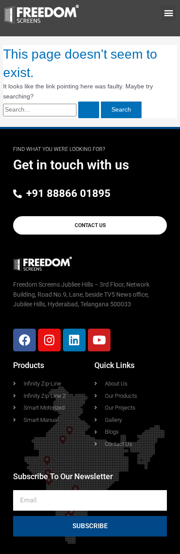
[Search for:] (52, 109)
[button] (168, 13)
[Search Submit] (88, 110)
